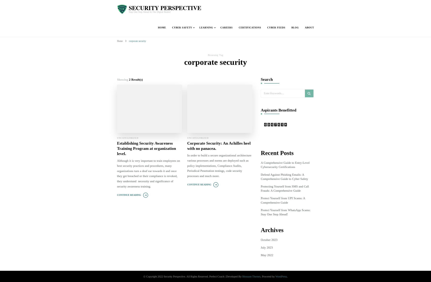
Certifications (250, 27)
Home (162, 27)
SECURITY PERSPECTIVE (165, 8)
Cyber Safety (182, 27)
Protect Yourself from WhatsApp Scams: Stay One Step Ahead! (285, 212)
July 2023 (267, 247)
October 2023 (269, 240)
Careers (226, 27)
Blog (295, 27)
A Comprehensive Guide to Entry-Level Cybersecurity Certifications (285, 165)
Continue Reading (129, 195)
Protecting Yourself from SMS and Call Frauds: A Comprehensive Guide (285, 188)
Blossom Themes (251, 276)
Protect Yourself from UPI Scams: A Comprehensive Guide (283, 200)
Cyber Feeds (276, 27)
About (309, 27)
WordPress (281, 276)
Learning (206, 27)
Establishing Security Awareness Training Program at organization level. (146, 148)
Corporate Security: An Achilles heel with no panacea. (219, 146)
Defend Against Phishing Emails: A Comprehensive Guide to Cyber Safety (284, 177)
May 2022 (267, 255)
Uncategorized (127, 138)
